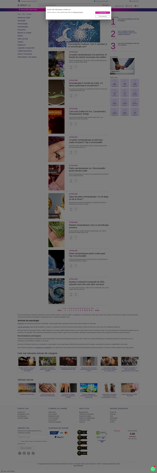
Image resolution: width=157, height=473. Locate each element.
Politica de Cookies (78, 12)
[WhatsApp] (152, 469)
